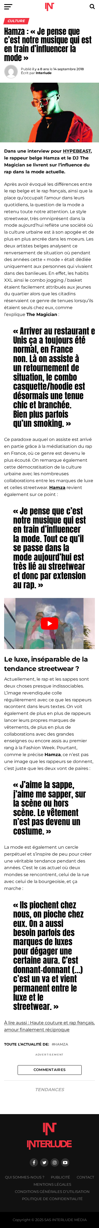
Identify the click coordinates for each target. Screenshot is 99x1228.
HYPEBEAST (77, 151)
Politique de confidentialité (52, 1199)
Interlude (44, 73)
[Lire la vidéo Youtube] (49, 623)
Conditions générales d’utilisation (52, 1192)
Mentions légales (52, 1184)
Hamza (61, 1044)
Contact (85, 1177)
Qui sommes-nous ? (24, 1177)
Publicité (60, 1177)
